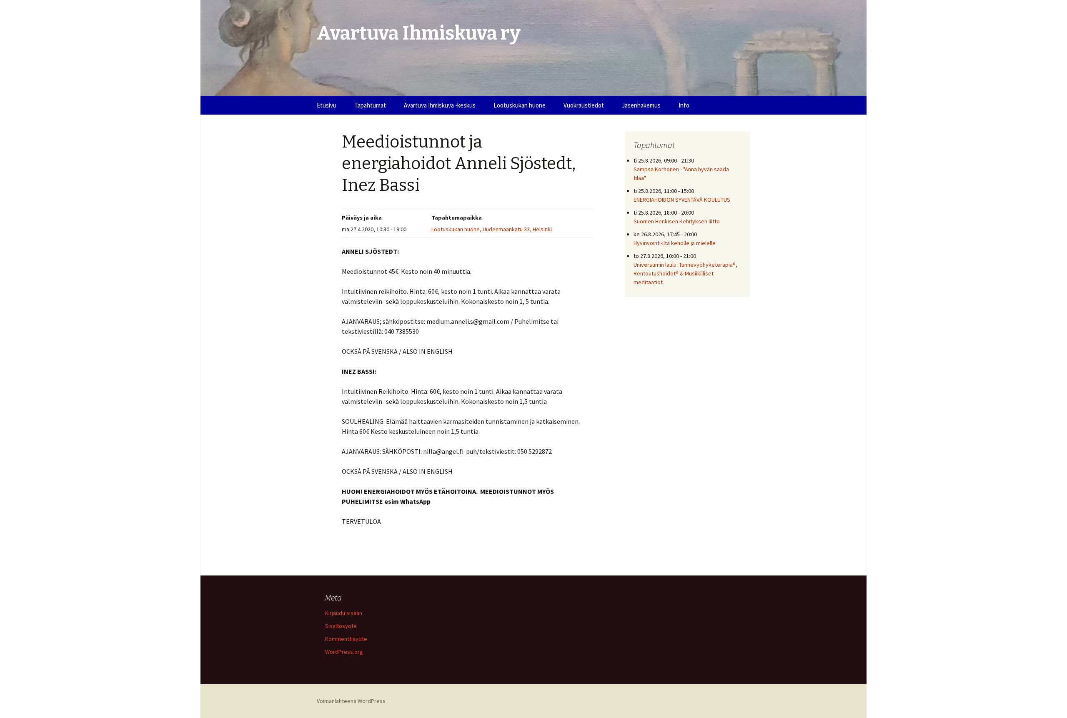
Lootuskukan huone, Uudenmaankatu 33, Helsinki (491, 229)
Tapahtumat (370, 105)
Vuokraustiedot (584, 105)
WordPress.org (344, 651)
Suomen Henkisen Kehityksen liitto (677, 221)
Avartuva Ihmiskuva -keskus (440, 105)
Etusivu (326, 105)
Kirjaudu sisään (343, 613)
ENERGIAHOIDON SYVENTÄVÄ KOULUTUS (682, 199)
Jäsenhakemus (641, 105)
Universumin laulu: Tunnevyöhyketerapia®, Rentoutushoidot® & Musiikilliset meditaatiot (685, 273)
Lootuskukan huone (519, 105)
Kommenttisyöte (346, 639)
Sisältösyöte (341, 626)
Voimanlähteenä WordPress (351, 701)
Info (684, 105)
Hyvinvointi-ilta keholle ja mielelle (675, 243)
